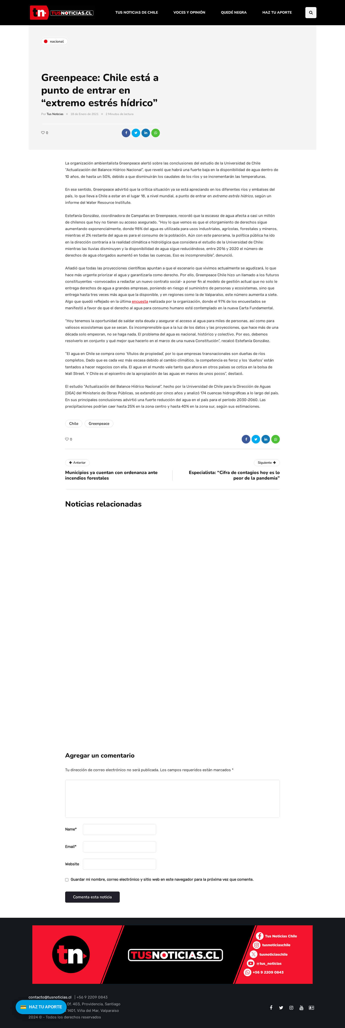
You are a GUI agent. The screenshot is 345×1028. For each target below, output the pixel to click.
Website (72, 864)
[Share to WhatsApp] (155, 133)
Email (71, 846)
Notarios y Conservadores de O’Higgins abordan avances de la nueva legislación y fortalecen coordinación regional (203, 673)
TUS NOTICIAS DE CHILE (136, 12)
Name (71, 829)
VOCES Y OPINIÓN (189, 12)
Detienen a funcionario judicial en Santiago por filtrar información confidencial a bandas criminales (198, 616)
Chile (73, 423)
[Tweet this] (136, 133)
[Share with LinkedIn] (145, 133)
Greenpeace (99, 423)
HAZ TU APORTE (277, 12)
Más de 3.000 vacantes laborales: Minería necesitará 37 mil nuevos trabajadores (200, 559)
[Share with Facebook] (126, 133)
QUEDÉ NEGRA (234, 12)
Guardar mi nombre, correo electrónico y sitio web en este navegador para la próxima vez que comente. (162, 879)
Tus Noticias (55, 114)
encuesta (140, 301)
